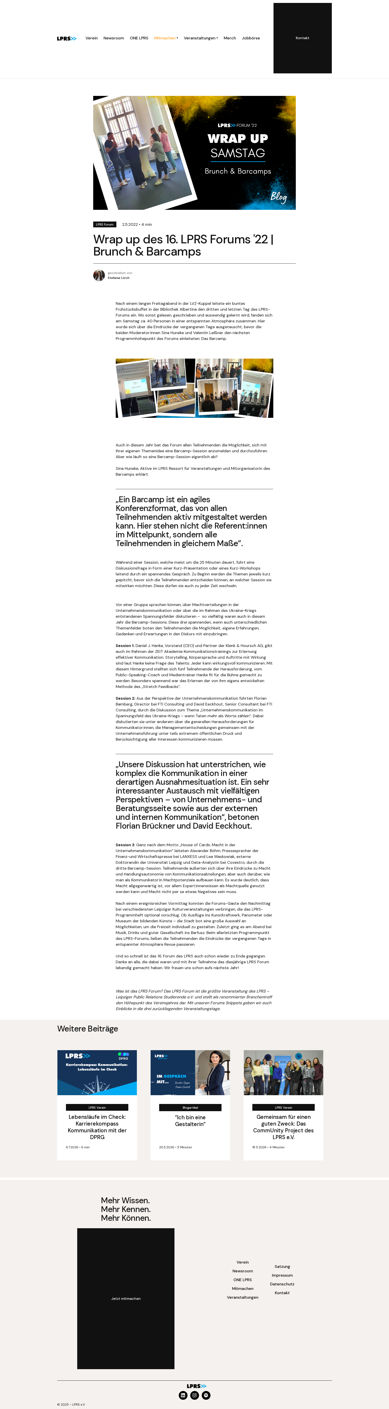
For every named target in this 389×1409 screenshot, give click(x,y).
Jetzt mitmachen (126, 1298)
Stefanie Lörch (118, 278)
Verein (243, 1262)
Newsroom (243, 1271)
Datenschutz (282, 1284)
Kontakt (282, 1293)
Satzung (282, 1266)
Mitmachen (242, 1288)
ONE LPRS (242, 1279)
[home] (67, 38)
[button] (166, 38)
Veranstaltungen (242, 1297)
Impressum (282, 1275)
